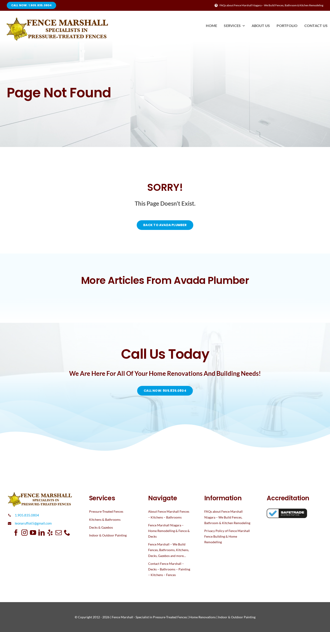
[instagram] (24, 533)
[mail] (58, 533)
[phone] (67, 533)
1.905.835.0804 (27, 515)
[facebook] (16, 533)
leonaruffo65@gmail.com (33, 523)
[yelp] (50, 533)
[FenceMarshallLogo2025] (58, 19)
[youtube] (33, 533)
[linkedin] (41, 533)
